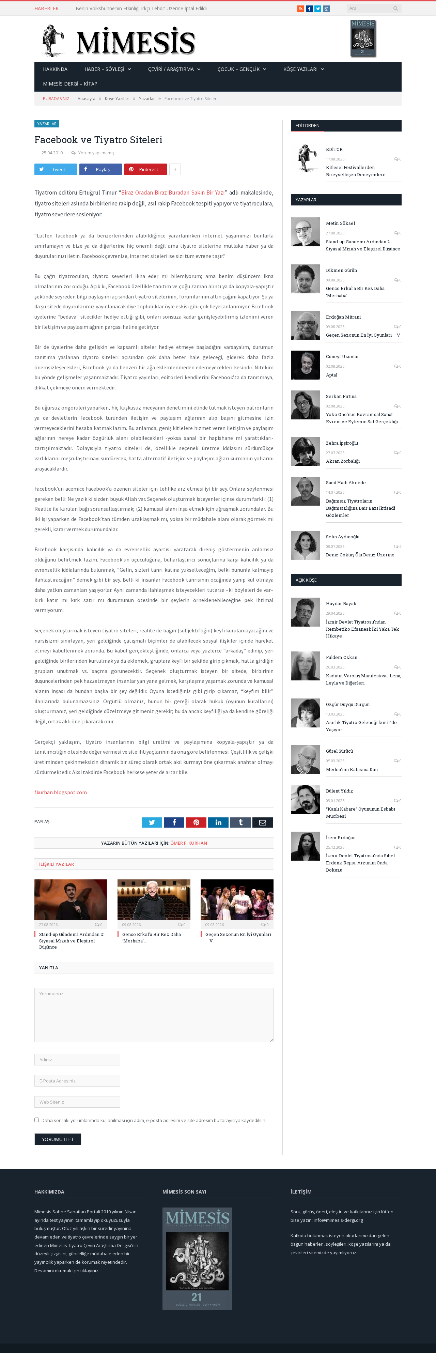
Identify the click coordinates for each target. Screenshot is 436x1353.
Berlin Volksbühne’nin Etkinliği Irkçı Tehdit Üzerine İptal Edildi (141, 8)
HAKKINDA (55, 69)
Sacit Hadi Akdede (346, 482)
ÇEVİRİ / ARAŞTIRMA (171, 69)
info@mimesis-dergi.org (338, 1220)
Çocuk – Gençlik (239, 69)
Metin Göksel (340, 223)
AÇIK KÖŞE (306, 580)
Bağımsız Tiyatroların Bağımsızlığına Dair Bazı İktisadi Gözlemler (360, 508)
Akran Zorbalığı (343, 461)
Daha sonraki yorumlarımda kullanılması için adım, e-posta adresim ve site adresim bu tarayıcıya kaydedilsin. (154, 1120)
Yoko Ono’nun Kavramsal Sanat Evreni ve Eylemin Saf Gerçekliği (362, 418)
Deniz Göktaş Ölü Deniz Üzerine (360, 555)
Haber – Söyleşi (104, 69)
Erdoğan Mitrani (343, 317)
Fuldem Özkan (341, 657)
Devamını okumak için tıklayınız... (68, 1270)
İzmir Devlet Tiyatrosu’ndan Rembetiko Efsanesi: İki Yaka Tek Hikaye (362, 629)
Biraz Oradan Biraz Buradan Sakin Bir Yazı (173, 192)
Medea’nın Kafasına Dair (352, 769)
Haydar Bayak (341, 603)
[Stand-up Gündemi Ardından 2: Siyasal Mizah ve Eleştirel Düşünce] (70, 903)
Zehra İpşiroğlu (342, 443)
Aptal (331, 375)
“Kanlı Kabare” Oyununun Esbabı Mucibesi (360, 812)
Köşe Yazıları (300, 69)
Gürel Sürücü (339, 751)
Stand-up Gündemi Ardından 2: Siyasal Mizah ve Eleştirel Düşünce (71, 940)
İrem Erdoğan (341, 837)
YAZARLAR (306, 200)
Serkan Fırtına (341, 396)
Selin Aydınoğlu (342, 537)
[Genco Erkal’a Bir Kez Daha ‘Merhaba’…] (154, 903)
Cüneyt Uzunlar (342, 356)
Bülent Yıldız (339, 791)
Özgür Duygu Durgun (348, 704)
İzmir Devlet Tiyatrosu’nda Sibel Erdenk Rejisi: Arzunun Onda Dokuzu (360, 862)
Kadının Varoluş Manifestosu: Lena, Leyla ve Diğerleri (363, 679)
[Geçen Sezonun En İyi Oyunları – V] (237, 903)
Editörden (308, 125)
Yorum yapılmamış (96, 153)
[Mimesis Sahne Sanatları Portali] (115, 38)
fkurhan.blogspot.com (60, 792)
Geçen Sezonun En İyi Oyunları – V (363, 335)
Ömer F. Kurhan (188, 843)
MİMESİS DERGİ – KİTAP (70, 83)
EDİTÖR (334, 149)
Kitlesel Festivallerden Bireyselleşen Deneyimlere (356, 171)
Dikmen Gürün (341, 270)
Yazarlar (47, 123)
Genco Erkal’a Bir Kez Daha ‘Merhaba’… (355, 291)
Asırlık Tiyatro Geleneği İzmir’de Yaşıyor (361, 726)
